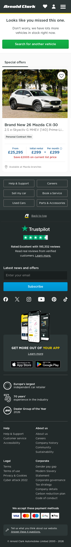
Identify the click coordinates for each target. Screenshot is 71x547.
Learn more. (43, 255)
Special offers (15, 62)
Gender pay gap (46, 466)
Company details (47, 489)
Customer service (14, 438)
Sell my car (19, 193)
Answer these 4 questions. (26, 531)
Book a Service (52, 193)
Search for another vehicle (35, 44)
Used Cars (19, 203)
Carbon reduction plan (50, 493)
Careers (52, 183)
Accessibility (11, 442)
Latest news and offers (21, 268)
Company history (47, 442)
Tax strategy (44, 484)
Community (43, 447)
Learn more (35, 353)
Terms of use (11, 471)
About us (42, 433)
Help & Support (19, 183)
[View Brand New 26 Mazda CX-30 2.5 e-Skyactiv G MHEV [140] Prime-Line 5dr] (35, 93)
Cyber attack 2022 (15, 480)
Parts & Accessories (52, 203)
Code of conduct (47, 498)
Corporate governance (50, 480)
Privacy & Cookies (15, 475)
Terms (7, 466)
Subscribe (35, 286)
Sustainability (45, 451)
